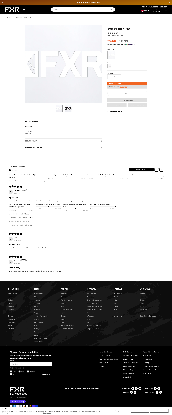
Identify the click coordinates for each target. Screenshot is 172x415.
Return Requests (129, 366)
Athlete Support (128, 373)
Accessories (14, 17)
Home (7, 17)
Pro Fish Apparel (66, 300)
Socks (10, 325)
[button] (112, 33)
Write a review (141, 170)
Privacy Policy (47, 413)
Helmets (11, 306)
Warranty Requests (129, 370)
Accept (140, 411)
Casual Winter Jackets (95, 306)
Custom (37, 300)
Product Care (147, 359)
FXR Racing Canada (20, 397)
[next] (169, 2)
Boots (10, 313)
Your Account (103, 363)
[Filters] (156, 170)
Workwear (90, 316)
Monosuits (11, 297)
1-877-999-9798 (18, 394)
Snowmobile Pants (93, 303)
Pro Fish (64, 289)
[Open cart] (166, 11)
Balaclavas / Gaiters (67, 325)
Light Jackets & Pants (94, 309)
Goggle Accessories (41, 316)
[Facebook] (132, 388)
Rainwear (64, 297)
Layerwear (11, 319)
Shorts (116, 306)
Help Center (127, 352)
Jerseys (37, 303)
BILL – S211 (147, 373)
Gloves (10, 316)
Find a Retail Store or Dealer (154, 7)
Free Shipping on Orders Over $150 (86, 2)
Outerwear (92, 289)
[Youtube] (139, 388)
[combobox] (81, 10)
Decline (159, 411)
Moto (36, 289)
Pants (10, 303)
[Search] (112, 10)
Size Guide (147, 355)
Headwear (143, 309)
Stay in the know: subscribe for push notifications (81, 388)
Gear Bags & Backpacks (148, 316)
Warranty (146, 363)
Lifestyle (11, 329)
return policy (124, 87)
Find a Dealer (127, 100)
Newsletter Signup (105, 352)
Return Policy (31, 141)
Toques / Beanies (67, 329)
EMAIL (12, 361)
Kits (35, 297)
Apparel (143, 294)
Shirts (115, 300)
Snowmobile (13, 289)
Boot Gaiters (38, 322)
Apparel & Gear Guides (151, 352)
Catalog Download (105, 355)
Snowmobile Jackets (94, 300)
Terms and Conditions (130, 363)
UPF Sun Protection (67, 309)
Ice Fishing (64, 294)
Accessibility (127, 377)
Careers (101, 366)
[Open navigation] (24, 9)
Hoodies (116, 297)
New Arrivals (12, 294)
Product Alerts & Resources (152, 370)
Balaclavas (11, 322)
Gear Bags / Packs (40, 338)
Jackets (10, 300)
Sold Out (127, 93)
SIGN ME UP (46, 374)
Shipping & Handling (33, 148)
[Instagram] (136, 388)
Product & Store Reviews (151, 366)
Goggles (11, 309)
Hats (35, 325)
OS (109, 66)
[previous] (2, 2)
